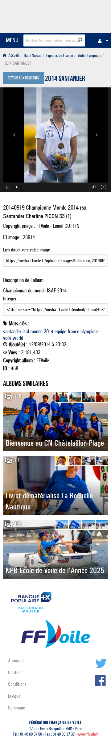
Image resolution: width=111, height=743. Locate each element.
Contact (15, 672)
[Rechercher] (80, 40)
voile (7, 338)
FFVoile (79, 15)
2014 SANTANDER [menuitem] (18, 63)
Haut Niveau (33, 55)
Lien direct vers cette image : (27, 250)
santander (12, 331)
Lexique (14, 696)
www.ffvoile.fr (88, 734)
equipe (60, 331)
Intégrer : (11, 299)
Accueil (13, 55)
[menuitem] (101, 40)
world (18, 338)
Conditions (17, 684)
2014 (48, 331)
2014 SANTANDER (65, 79)
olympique (89, 331)
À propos (15, 661)
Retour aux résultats (23, 78)
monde (37, 331)
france (73, 331)
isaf (26, 331)
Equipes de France (59, 55)
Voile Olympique (89, 55)
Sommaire (16, 708)
